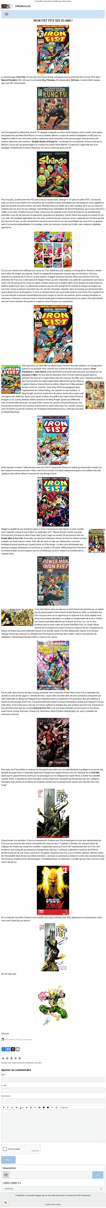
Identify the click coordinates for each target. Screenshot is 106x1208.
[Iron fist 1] (53, 890)
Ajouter (8, 1160)
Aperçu (65, 1108)
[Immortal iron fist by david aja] (53, 813)
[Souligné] (12, 1107)
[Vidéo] (48, 1107)
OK (97, 1175)
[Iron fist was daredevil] (53, 742)
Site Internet (6, 1096)
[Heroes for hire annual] (53, 665)
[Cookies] (5, 1203)
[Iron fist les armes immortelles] (53, 947)
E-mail (3, 1085)
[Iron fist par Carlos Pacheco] (53, 1004)
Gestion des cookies (53, 1204)
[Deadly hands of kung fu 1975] (53, 108)
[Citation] (26, 1107)
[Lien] (35, 1107)
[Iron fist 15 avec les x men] (53, 502)
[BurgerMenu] (6, 14)
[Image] (43, 1107)
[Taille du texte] (16, 1107)
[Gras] (3, 1107)
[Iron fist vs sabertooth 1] (53, 440)
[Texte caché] (39, 1107)
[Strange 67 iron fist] (53, 174)
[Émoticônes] (56, 1107)
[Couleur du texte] (22, 1107)
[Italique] (8, 1107)
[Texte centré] (31, 1107)
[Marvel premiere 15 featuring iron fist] (53, 49)
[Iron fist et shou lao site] (53, 249)
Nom (3, 1075)
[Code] (52, 1107)
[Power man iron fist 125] (53, 581)
